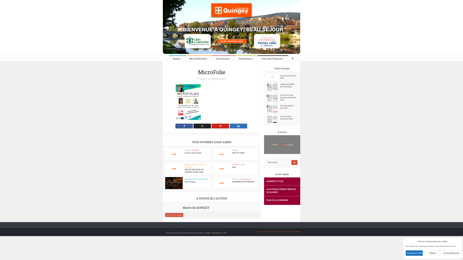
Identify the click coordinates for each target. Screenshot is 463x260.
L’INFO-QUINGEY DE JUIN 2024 (287, 85)
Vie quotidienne (245, 59)
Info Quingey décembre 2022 (286, 117)
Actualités (195, 150)
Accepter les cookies (415, 253)
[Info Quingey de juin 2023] (273, 108)
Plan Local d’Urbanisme (272, 59)
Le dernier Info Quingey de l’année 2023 (288, 97)
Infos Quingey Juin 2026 (288, 77)
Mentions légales (273, 232)
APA (234, 167)
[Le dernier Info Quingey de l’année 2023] (273, 97)
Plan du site (261, 232)
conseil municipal (192, 153)
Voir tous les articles (174, 215)
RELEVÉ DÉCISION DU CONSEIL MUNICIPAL (194, 170)
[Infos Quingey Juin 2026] (273, 77)
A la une (187, 150)
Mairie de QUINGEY (218, 79)
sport (243, 164)
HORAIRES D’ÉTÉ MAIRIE (243, 181)
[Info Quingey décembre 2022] (273, 119)
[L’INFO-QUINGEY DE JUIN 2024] (273, 87)
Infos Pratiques (245, 179)
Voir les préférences (451, 253)
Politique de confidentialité (290, 232)
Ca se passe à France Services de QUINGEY (281, 191)
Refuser (432, 253)
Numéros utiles (274, 181)
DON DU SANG (238, 153)
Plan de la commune (277, 200)
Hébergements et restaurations (196, 179)
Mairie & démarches (198, 59)
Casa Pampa (190, 181)
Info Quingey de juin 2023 (287, 106)
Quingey (176, 59)
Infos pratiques (222, 59)
